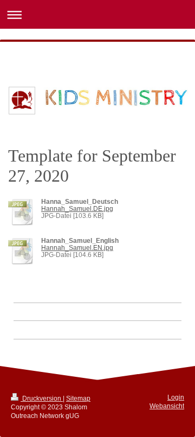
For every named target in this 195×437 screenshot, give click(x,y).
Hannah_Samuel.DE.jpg (77, 208)
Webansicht (167, 405)
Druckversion (42, 398)
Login (175, 397)
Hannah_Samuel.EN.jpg (77, 247)
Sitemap (78, 398)
